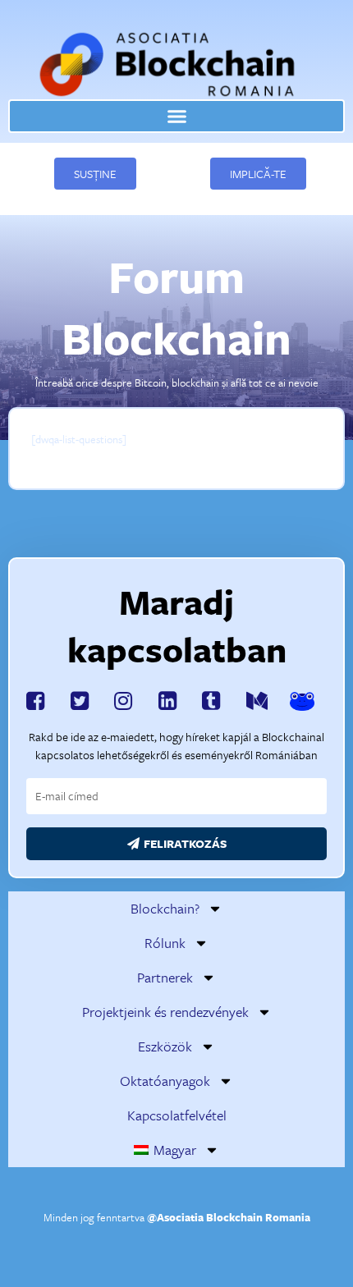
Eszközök (165, 1046)
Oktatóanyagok (165, 1080)
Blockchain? (165, 908)
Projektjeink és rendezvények (165, 1011)
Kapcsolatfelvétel (177, 1115)
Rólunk (165, 942)
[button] (176, 116)
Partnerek (165, 977)
